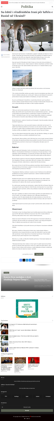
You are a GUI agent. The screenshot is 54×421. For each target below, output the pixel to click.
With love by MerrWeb (35, 416)
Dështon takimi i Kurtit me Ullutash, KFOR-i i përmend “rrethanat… (24, 347)
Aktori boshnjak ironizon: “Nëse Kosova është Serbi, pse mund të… (24, 336)
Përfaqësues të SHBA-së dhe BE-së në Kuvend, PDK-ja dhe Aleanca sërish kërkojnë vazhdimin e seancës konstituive (19, 368)
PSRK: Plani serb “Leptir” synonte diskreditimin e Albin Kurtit (23, 330)
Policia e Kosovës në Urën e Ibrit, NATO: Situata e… (20, 341)
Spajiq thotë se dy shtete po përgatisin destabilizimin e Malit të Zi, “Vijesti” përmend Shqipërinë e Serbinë (6, 367)
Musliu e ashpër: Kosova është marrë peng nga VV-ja (33, 366)
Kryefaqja (6, 272)
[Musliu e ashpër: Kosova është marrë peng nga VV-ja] (34, 360)
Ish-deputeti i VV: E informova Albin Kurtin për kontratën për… (23, 324)
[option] (27, 278)
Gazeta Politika (6, 54)
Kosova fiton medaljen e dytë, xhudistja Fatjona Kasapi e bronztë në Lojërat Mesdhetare (27, 2)
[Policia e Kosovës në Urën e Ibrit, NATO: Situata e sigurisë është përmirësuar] (4, 343)
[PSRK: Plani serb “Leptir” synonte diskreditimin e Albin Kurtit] (4, 331)
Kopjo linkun (39, 254)
